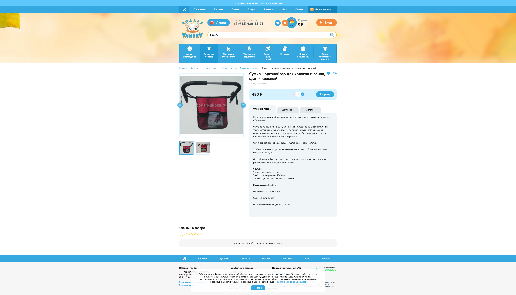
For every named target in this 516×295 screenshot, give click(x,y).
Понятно (258, 288)
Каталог (194, 68)
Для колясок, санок (249, 68)
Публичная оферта (187, 285)
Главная (183, 68)
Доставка (287, 110)
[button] (180, 105)
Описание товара (262, 109)
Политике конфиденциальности (291, 282)
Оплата (309, 110)
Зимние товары (229, 68)
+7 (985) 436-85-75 (249, 24)
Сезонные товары (210, 68)
